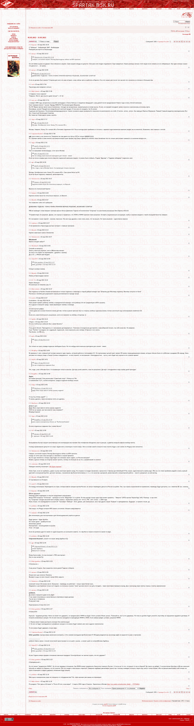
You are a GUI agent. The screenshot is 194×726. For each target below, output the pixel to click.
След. (187, 688)
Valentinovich (35, 178)
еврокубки (52, 8)
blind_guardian (36, 561)
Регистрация (180, 31)
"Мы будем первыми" (55, 466)
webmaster (186, 718)
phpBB (105, 704)
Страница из (163, 41)
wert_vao (34, 100)
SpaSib (33, 319)
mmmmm (34, 513)
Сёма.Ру (187, 720)
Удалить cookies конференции (162, 701)
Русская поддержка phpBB (109, 705)
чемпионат (28, 8)
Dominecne (35, 581)
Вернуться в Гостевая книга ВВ (38, 696)
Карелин (34, 45)
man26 (33, 359)
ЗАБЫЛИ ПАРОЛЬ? (13, 41)
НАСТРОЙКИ (14, 38)
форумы (131, 8)
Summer (34, 193)
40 (179, 41)
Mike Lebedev (36, 91)
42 (184, 41)
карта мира (82, 8)
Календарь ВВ (186, 34)
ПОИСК (13, 37)
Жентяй (34, 200)
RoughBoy (35, 374)
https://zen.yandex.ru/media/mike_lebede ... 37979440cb (123, 684)
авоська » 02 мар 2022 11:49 (42, 434)
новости (6, 8)
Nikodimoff (35, 246)
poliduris (34, 506)
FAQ (174, 31)
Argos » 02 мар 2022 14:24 (41, 339)
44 (189, 41)
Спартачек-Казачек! (37, 133)
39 (177, 41)
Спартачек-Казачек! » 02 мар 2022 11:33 (45, 546)
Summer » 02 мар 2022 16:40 (42, 182)
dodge (33, 384)
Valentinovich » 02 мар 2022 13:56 (44, 57)
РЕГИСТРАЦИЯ (13, 40)
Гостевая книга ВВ (47, 27)
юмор (170, 8)
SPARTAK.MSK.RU (74, 724)
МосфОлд (34, 350)
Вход (188, 31)
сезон (15, 8)
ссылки (188, 8)
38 (174, 41)
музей (178, 8)
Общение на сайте (36, 27)
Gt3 (33, 430)
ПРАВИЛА (14, 35)
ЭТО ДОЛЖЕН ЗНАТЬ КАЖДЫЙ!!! (13, 27)
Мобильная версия (186, 27)
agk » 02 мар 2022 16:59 (41, 123)
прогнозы (144, 8)
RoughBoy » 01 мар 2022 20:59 (43, 419)
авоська (34, 572)
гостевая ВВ (116, 8)
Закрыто (30, 41)
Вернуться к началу (188, 51)
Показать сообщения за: (80, 688)
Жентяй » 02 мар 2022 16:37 (42, 73)
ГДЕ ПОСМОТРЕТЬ (13, 31)
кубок (40, 8)
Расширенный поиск (184, 23)
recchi (33, 298)
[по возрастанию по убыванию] (136, 688)
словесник (34, 464)
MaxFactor (34, 403)
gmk (33, 336)
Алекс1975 (35, 259)
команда (66, 8)
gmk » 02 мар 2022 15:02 (41, 153)
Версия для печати (188, 27)
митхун (34, 53)
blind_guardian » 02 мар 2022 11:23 (44, 648)
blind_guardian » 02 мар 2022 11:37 (44, 262)
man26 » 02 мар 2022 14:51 (42, 146)
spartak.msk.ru (121, 724)
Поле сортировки (106, 688)
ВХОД (13, 34)
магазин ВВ (99, 8)
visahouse (34, 223)
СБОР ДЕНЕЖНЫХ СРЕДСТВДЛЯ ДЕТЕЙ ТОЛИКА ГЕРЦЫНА (13, 47)
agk (33, 162)
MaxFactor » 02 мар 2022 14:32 (43, 388)
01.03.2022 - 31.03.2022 (37, 37)
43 (187, 41)
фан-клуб (158, 8)
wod (33, 84)
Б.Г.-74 (33, 280)
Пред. (30, 688)
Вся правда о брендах (109, 712)
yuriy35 (34, 484)
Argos (33, 119)
